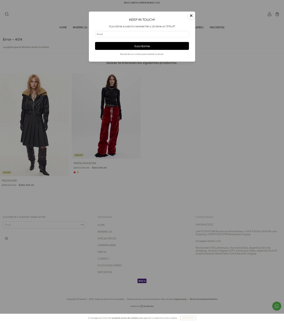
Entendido (188, 318)
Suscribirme (142, 46)
